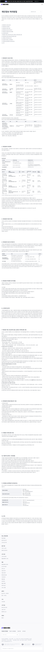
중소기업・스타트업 (5, 593)
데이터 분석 (4, 585)
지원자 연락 (4, 572)
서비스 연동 (4, 587)
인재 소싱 (3, 568)
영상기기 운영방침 (13, 631)
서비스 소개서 (4, 548)
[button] (42, 4)
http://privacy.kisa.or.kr (30, 500)
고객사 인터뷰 (4, 556)
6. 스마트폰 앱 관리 (5, 33)
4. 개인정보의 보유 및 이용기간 (7, 29)
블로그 (3, 617)
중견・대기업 (4, 595)
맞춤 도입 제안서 (4, 550)
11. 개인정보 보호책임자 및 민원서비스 (8, 41)
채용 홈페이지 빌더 (5, 564)
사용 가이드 (4, 609)
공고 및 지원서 (4, 566)
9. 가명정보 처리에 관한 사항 (6, 37)
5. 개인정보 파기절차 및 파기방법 (7, 31)
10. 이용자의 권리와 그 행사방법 (7, 39)
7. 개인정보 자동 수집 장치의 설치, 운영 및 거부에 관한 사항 (12, 34)
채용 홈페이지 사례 (5, 558)
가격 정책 (3, 601)
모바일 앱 (3, 581)
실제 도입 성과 (4, 540)
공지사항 (23, 631)
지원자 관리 (4, 570)
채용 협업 (3, 579)
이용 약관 (19, 631)
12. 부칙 (3, 42)
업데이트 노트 (4, 611)
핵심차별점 (3, 538)
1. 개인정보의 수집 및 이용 (6, 24)
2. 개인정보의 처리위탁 (5, 26)
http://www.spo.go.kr (26, 502)
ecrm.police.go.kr (25, 505)
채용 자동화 (4, 583)
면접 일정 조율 (4, 574)
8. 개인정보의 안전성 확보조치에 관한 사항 (9, 36)
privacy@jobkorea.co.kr (29, 491)
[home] (4, 4)
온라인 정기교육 (4, 607)
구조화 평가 (4, 577)
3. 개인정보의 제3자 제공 (6, 28)
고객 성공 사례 (4, 542)
